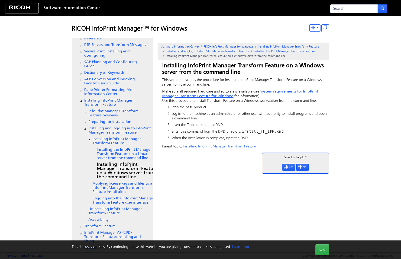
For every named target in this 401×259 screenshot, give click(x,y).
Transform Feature (100, 226)
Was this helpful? (296, 157)
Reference (93, 38)
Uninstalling (115, 211)
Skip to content (183, 8)
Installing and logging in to (119, 130)
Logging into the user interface (123, 201)
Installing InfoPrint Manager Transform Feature (108, 103)
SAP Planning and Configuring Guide (110, 64)
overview (113, 113)
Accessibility (98, 220)
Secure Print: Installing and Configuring (107, 54)
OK (322, 249)
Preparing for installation (109, 122)
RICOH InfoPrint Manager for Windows (228, 46)
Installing (117, 141)
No (305, 167)
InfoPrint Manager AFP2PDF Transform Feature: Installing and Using (112, 237)
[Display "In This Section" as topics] (325, 28)
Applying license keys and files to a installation (122, 188)
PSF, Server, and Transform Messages (115, 45)
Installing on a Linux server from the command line (124, 154)
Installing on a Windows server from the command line (127, 171)
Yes (291, 167)
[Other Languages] (314, 28)
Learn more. (242, 247)
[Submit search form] (382, 8)
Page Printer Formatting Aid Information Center (108, 92)
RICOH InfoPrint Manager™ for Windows (129, 29)
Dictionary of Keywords (104, 73)
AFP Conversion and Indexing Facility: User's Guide (109, 81)
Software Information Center (72, 8)
